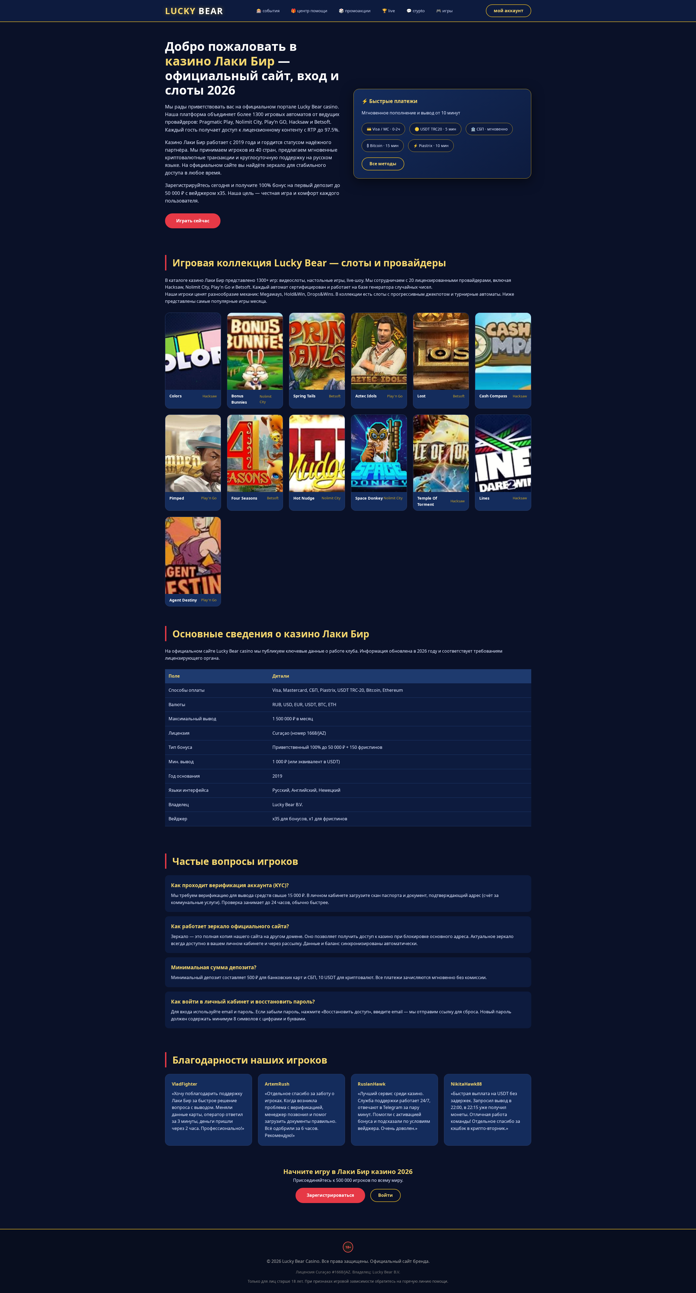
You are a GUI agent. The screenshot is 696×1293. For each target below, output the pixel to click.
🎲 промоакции (355, 10)
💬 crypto (415, 10)
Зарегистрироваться (330, 1195)
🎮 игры (444, 10)
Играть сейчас (192, 221)
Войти (385, 1195)
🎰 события (267, 10)
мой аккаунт (508, 11)
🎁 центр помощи (309, 10)
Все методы (382, 164)
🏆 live (388, 10)
